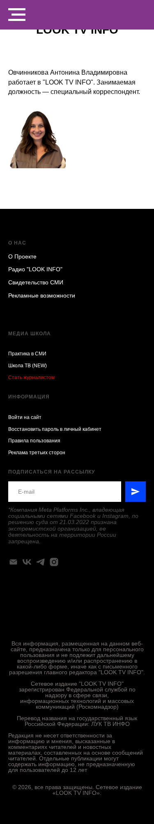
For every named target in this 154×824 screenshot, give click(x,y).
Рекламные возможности (41, 295)
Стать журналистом (31, 377)
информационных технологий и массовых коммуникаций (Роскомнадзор (77, 704)
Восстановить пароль (33, 429)
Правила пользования (34, 441)
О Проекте (22, 256)
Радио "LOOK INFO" (35, 269)
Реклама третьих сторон (36, 452)
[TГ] (40, 562)
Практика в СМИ (27, 354)
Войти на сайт (24, 417)
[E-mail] (13, 562)
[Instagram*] (54, 562)
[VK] (27, 562)
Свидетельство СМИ (35, 282)
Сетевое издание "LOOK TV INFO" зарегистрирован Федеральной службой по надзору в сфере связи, (77, 689)
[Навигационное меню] (16, 14)
